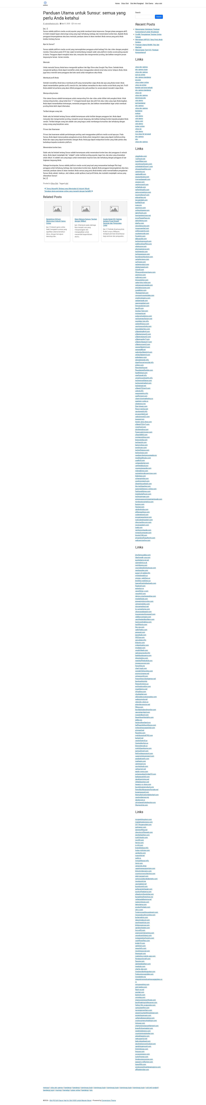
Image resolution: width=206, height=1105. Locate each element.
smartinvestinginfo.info (144, 378)
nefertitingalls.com (142, 190)
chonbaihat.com (141, 694)
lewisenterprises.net (143, 215)
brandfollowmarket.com (144, 1028)
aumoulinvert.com (141, 751)
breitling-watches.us (143, 581)
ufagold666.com (141, 435)
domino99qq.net (141, 830)
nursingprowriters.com (143, 1010)
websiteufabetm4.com (143, 352)
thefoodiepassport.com (144, 753)
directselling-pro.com (143, 522)
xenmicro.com (140, 208)
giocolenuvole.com (142, 226)
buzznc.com (139, 504)
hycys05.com (140, 930)
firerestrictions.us (141, 684)
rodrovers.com (140, 277)
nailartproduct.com (142, 264)
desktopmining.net (142, 779)
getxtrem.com (140, 946)
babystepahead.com (142, 1041)
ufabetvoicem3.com (142, 344)
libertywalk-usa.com (142, 557)
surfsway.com (140, 262)
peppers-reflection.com (144, 1062)
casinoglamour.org (142, 797)
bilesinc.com (140, 643)
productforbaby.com (142, 907)
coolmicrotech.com (142, 481)
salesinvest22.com (142, 417)
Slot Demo (149, 3)
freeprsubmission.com (143, 432)
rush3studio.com (141, 837)
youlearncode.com (142, 234)
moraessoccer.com (142, 663)
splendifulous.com (142, 324)
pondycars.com (141, 448)
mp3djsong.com (141, 565)
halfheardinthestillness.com (145, 725)
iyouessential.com (142, 228)
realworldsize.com (142, 902)
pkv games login (141, 70)
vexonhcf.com (140, 594)
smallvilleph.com (141, 650)
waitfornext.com (141, 396)
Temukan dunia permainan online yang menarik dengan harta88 (67, 191)
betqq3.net (139, 738)
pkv (136, 139)
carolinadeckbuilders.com (144, 619)
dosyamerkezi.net (142, 606)
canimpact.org (140, 764)
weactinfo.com (140, 948)
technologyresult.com (143, 241)
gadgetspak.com (141, 301)
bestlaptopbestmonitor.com (145, 710)
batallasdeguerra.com (143, 655)
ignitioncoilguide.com (143, 530)
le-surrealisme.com (142, 609)
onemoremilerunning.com (144, 933)
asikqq (137, 113)
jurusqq (138, 80)
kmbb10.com (140, 943)
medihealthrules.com (143, 458)
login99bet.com (141, 161)
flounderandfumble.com (144, 370)
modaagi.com (140, 648)
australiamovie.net (142, 560)
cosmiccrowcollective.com (145, 874)
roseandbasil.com (142, 715)
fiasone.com (139, 961)
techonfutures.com (142, 450)
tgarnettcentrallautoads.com (145, 583)
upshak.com (139, 992)
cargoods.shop (140, 866)
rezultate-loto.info (142, 321)
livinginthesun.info (142, 861)
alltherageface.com (142, 512)
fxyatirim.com (140, 236)
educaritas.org (140, 197)
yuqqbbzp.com (140, 290)
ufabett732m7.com (142, 424)
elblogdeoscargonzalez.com (146, 697)
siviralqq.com (140, 997)
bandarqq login (48, 1090)
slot (66, 183)
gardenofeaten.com (142, 928)
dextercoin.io (140, 800)
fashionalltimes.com (142, 491)
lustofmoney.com (141, 1057)
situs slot (158, 3)
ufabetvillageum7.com (143, 342)
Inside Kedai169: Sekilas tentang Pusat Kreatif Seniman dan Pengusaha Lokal (112, 222)
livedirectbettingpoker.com (145, 972)
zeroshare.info (140, 640)
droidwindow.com (141, 430)
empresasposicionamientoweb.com (148, 499)
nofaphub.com (140, 187)
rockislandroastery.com (144, 520)
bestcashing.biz (141, 681)
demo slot (139, 121)
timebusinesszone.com (144, 1059)
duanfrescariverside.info (144, 362)
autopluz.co (139, 588)
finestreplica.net (141, 368)
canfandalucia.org (141, 466)
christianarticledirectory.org (145, 802)
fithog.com (139, 707)
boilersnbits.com (141, 917)
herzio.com (139, 843)
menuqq (46, 1088)
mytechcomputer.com (143, 533)
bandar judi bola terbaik (144, 88)
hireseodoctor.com (142, 306)
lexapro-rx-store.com (143, 784)
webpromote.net (141, 699)
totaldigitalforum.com (143, 494)
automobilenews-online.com (145, 489)
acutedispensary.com (143, 1015)
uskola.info (139, 391)
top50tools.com (141, 625)
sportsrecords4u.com (143, 326)
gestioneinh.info (141, 411)
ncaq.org (138, 205)
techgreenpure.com (142, 254)
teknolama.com (141, 905)
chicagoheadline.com (143, 169)
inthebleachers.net (142, 782)
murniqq (59, 1090)
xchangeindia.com (142, 479)
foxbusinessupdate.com (144, 974)
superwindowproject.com (144, 756)
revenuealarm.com (142, 525)
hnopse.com (139, 1052)
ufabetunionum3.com (143, 334)
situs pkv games (141, 67)
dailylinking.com (141, 221)
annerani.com (140, 632)
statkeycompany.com (143, 617)
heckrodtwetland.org (143, 723)
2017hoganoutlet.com (143, 825)
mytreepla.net (140, 313)
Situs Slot (125, 3)
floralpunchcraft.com (142, 959)
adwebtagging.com (142, 1036)
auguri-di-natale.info (142, 573)
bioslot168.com (141, 535)
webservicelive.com (142, 540)
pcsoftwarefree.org (142, 218)
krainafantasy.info (141, 848)
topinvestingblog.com (143, 622)
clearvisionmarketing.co (144, 399)
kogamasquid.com (142, 792)
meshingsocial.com (142, 951)
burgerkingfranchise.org (144, 897)
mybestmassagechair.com (145, 728)
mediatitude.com (141, 599)
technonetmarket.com (143, 383)
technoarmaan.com (142, 497)
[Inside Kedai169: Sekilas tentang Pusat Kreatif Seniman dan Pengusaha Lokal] (114, 208)
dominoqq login (87, 1088)
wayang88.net (140, 350)
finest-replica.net (141, 409)
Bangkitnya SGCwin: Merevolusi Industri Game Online (56, 221)
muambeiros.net (141, 689)
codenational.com (141, 515)
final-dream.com (141, 406)
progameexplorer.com (143, 517)
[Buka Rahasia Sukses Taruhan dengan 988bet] (86, 208)
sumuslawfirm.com (142, 1008)
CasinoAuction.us (141, 743)
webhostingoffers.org (143, 244)
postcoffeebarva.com (143, 892)
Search (137, 12)
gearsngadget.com (142, 303)
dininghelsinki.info (142, 360)
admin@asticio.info (52, 24)
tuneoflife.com (140, 1064)
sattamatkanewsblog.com (144, 1018)
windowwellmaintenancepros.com (148, 1067)
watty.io (138, 858)
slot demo (139, 100)
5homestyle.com (141, 805)
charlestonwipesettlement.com (146, 1026)
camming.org (140, 172)
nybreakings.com (141, 471)
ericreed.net (139, 730)
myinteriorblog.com (142, 437)
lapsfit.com (139, 308)
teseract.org (139, 419)
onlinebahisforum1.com (144, 166)
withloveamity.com (142, 231)
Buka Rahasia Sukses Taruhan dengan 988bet (86, 220)
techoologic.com (141, 453)
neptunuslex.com (141, 570)
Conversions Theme (109, 1100)
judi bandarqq (140, 103)
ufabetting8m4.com (142, 332)
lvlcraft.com (139, 270)
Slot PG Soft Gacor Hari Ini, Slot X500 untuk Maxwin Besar (70, 1100)
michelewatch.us (141, 576)
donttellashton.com (142, 835)
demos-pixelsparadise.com (145, 596)
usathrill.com (140, 460)
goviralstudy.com (141, 766)
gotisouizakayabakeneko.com (146, 879)
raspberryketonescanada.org (146, 455)
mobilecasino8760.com (144, 735)
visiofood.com (140, 427)
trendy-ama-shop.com (143, 422)
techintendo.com (141, 252)
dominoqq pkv (140, 98)
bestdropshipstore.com (144, 257)
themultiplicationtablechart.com (147, 795)
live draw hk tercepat (143, 134)
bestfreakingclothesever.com (146, 1003)
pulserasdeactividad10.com (145, 774)
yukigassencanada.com (144, 285)
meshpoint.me (140, 881)
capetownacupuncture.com (145, 868)
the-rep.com (139, 627)
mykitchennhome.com (143, 748)
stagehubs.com (141, 156)
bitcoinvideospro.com (143, 871)
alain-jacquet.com (141, 876)
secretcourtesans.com (143, 164)
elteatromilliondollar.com (144, 894)
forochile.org (140, 666)
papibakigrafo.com (142, 759)
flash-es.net (139, 990)
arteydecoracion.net (142, 704)
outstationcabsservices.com (146, 473)
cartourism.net (140, 769)
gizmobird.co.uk (141, 563)
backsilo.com (140, 995)
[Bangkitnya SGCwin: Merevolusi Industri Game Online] (57, 208)
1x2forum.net (140, 159)
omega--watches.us (142, 578)
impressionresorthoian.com (145, 1000)
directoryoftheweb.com (144, 832)
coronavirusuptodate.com (144, 295)
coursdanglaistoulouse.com (145, 568)
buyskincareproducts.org (144, 787)
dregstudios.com (141, 658)
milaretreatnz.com (142, 645)
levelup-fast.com (141, 311)
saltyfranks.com (141, 630)
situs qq (138, 93)
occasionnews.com (142, 1054)
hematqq (66, 1090)
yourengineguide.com (143, 468)
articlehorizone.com (142, 288)
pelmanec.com (140, 827)
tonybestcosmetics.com (144, 502)
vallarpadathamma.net (143, 899)
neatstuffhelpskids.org (143, 661)
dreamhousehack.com (143, 484)
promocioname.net (142, 674)
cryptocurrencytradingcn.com (146, 1021)
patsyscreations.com (143, 192)
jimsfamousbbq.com (143, 555)
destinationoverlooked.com (145, 1044)
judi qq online (140, 75)
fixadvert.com (140, 586)
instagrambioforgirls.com (144, 938)
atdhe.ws (138, 720)
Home (117, 3)
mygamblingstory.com (143, 819)
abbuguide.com (141, 239)
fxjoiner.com (139, 507)
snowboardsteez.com (143, 935)
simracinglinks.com (142, 604)
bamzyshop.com (141, 445)
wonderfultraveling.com (144, 671)
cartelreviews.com (142, 259)
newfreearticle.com (142, 923)
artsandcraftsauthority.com (145, 538)
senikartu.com (140, 853)
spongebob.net (141, 884)
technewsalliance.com (143, 381)
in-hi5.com (139, 845)
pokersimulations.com (143, 316)
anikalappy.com (141, 357)
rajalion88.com (140, 174)
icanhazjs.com (140, 761)
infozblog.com (140, 692)
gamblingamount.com (143, 1046)
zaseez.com (140, 182)
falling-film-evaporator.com (145, 1005)
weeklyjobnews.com (143, 1031)
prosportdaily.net (141, 414)
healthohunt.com (141, 373)
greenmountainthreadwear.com (146, 1013)
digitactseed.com (141, 267)
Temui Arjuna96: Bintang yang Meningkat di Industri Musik (67, 189)
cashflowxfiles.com (142, 941)
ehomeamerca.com (142, 249)
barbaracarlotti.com (142, 777)
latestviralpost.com (142, 920)
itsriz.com (139, 863)
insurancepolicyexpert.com (145, 614)
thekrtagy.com (140, 476)
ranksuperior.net (141, 1039)
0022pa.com (140, 637)
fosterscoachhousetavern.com (146, 912)
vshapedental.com (142, 463)
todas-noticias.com (142, 850)
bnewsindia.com (141, 440)
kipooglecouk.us (141, 746)
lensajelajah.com (141, 200)
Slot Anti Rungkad (137, 3)
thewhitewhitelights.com (144, 717)
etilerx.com (139, 365)
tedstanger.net (140, 386)
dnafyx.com (139, 223)
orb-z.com (139, 910)
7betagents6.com (141, 293)
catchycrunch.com (141, 185)
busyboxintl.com (141, 886)
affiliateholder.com (142, 1070)
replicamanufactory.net (143, 319)
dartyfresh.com (141, 213)
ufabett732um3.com (142, 388)
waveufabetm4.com (142, 347)
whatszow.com (140, 246)
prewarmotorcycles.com (144, 601)
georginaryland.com (142, 712)
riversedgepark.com (142, 179)
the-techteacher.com (143, 486)
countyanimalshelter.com (144, 1033)
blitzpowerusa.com (142, 925)
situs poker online (142, 82)
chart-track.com (141, 668)
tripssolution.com (141, 280)
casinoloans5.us (141, 741)
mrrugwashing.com (142, 984)
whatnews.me (140, 404)
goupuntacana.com (142, 177)
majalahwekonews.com (144, 822)
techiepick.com (141, 442)
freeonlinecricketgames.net (145, 679)
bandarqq (138, 111)
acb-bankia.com (141, 987)
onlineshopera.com (142, 210)
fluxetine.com (140, 733)
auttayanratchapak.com (143, 889)
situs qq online (140, 85)
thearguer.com (140, 954)
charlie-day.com (141, 969)
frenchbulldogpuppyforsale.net (146, 790)
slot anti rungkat (152, 1088)
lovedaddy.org (140, 977)
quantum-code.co (141, 401)
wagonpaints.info (141, 393)
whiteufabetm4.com (142, 355)
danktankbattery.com (143, 964)
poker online (140, 126)
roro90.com (139, 840)
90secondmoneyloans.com (145, 272)
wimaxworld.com (141, 676)
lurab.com (138, 527)
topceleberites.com (142, 329)
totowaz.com (140, 1023)
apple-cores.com (141, 772)
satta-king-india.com (143, 283)
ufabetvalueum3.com (143, 337)
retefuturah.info (141, 375)
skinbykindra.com (141, 509)
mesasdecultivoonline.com (145, 915)
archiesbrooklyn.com (143, 686)
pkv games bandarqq (143, 77)
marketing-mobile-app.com (145, 956)
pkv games (139, 106)
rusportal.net (140, 856)
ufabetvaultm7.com (142, 339)
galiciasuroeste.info (142, 653)
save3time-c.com (141, 591)
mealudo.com (140, 966)
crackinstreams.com (142, 298)
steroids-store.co (141, 702)
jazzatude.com (140, 635)
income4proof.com (142, 195)
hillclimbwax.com (141, 1049)
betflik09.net (140, 203)
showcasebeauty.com (143, 612)
